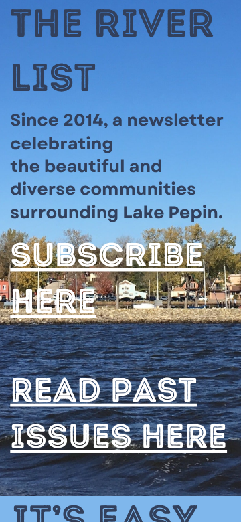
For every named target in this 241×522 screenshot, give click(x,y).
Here (53, 301)
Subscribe (107, 254)
